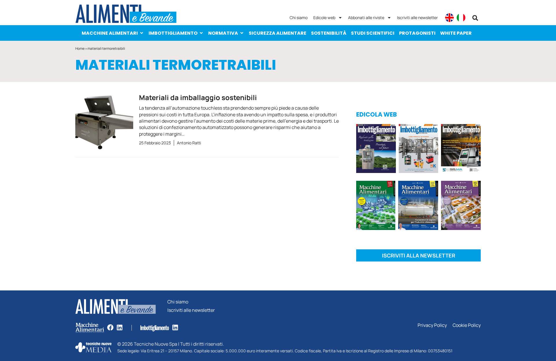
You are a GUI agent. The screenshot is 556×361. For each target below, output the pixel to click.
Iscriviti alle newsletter (417, 17)
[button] (475, 17)
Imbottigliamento (173, 33)
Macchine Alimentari (110, 33)
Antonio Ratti (189, 142)
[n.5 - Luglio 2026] (418, 149)
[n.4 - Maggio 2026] (461, 149)
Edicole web (324, 17)
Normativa (223, 33)
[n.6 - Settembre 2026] (376, 149)
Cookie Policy (467, 325)
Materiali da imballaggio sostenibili (198, 97)
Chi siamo (299, 17)
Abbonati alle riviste (366, 17)
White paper (456, 33)
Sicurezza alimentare (277, 33)
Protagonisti (417, 33)
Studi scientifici (372, 33)
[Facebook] (110, 327)
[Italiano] (461, 17)
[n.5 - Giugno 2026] (418, 206)
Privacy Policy (432, 325)
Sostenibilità (328, 33)
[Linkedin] (119, 327)
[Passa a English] (449, 17)
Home (80, 48)
